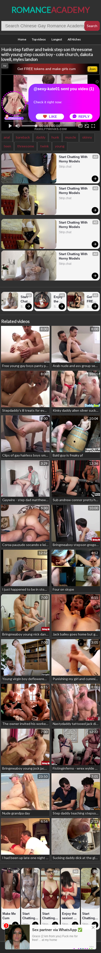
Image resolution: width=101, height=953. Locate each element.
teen (7, 146)
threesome (25, 146)
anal (7, 137)
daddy (40, 137)
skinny (87, 137)
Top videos (39, 39)
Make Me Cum (9, 916)
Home (22, 39)
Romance (51, 10)
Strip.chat (65, 166)
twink (44, 146)
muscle (70, 137)
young (59, 146)
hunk (55, 137)
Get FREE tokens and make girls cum (46, 69)
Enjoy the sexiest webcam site (58, 299)
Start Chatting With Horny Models (73, 159)
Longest (56, 39)
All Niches (74, 39)
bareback (23, 137)
